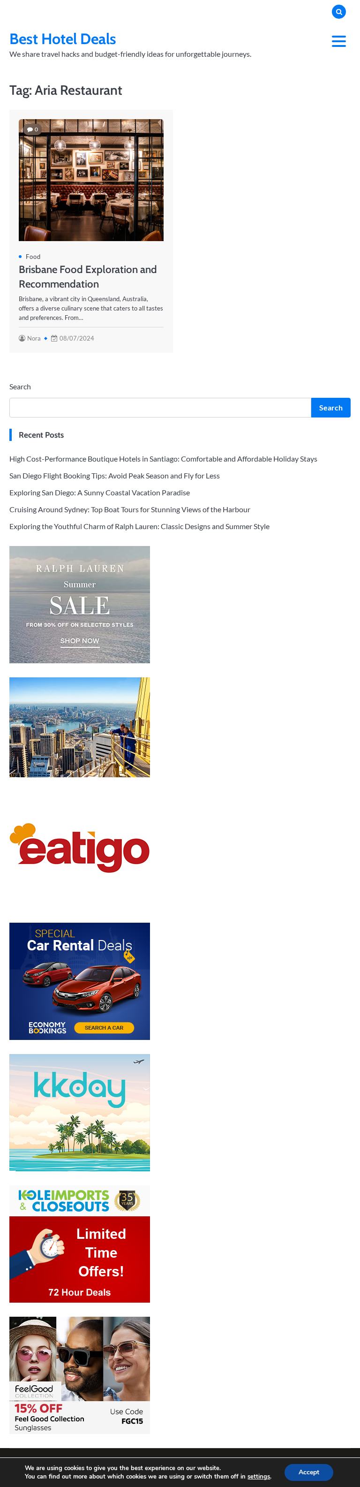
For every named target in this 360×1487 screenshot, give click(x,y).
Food (33, 256)
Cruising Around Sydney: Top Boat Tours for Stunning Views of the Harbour (129, 509)
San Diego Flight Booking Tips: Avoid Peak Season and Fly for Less (114, 475)
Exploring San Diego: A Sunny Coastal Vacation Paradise (99, 492)
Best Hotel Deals (62, 39)
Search (20, 386)
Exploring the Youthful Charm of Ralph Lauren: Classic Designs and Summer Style (139, 526)
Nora (34, 338)
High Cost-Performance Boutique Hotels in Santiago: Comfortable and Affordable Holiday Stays (163, 458)
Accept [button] (309, 1472)
